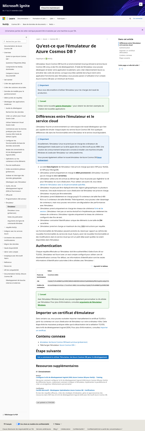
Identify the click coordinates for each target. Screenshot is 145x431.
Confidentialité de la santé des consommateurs (104, 429)
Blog (55, 429)
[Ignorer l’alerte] (140, 4)
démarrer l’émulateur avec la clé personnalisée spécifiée (62, 184)
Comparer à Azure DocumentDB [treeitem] (12, 74)
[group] (72, 279)
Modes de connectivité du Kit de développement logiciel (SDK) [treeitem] (15, 152)
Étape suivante (124, 58)
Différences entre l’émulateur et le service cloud (130, 44)
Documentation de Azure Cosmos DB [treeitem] (13, 47)
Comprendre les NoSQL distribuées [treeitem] (14, 68)
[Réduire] (26, 37)
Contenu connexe (125, 55)
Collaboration (65, 429)
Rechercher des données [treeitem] (15, 112)
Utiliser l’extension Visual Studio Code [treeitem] (15, 123)
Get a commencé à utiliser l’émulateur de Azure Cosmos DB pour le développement (72, 357)
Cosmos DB (54, 39)
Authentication (124, 48)
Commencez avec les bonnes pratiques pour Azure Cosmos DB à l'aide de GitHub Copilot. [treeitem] (16, 133)
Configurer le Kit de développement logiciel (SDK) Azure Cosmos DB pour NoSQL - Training (69, 377)
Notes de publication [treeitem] (15, 217)
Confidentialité (78, 429)
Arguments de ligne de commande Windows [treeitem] (16, 222)
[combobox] (15, 41)
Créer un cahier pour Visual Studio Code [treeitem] (16, 117)
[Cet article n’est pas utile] (122, 69)
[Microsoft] (4, 18)
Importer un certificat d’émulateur (127, 52)
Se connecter (137, 18)
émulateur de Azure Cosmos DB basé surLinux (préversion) (63, 342)
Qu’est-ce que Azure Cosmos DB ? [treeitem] (16, 57)
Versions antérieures (43, 429)
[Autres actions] (107, 39)
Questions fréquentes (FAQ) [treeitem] (16, 63)
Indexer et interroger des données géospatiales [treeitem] (15, 176)
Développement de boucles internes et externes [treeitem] (15, 281)
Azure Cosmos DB (67, 345)
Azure (45, 39)
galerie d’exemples (63, 106)
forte (96, 208)
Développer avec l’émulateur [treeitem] (16, 182)
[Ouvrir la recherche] (130, 18)
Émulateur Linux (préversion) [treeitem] (13, 211)
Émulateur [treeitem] (11, 207)
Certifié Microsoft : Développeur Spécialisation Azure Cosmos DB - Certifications (65, 390)
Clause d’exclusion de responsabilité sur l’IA (18, 429)
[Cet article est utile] (119, 69)
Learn (38, 39)
